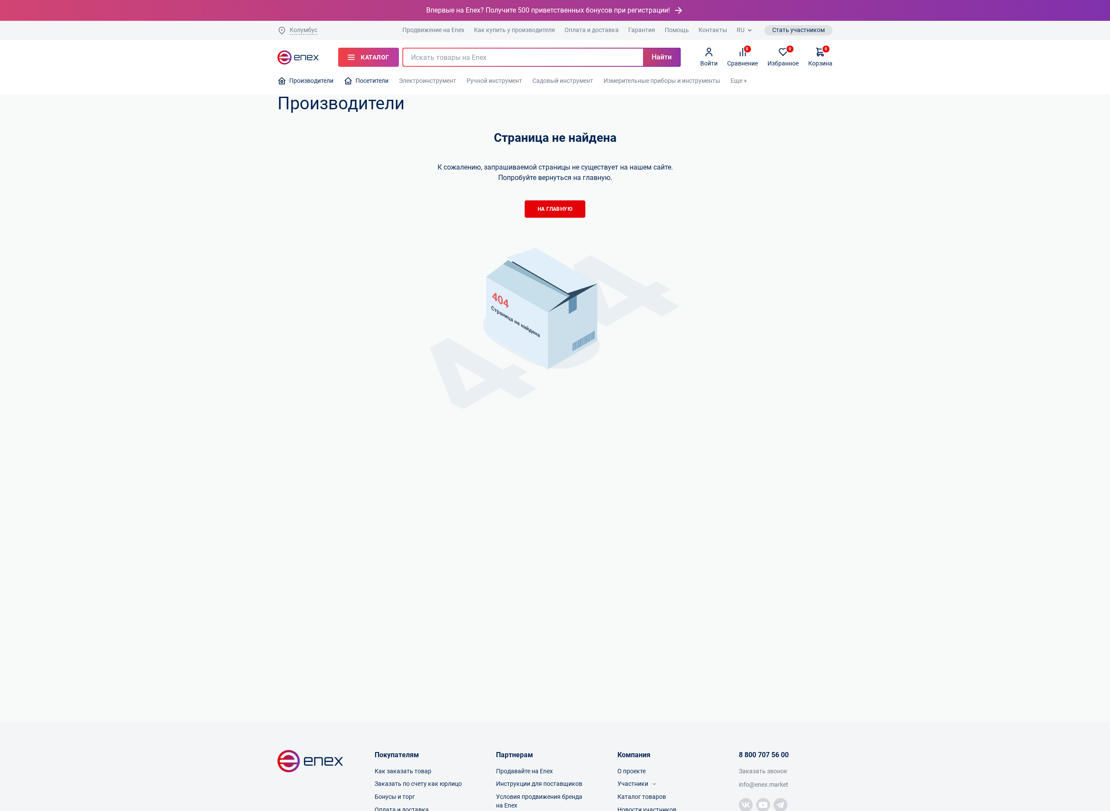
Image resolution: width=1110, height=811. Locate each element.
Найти (662, 57)
